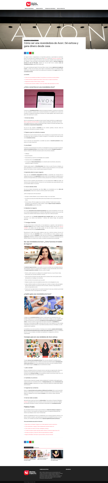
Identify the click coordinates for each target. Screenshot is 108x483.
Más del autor (36, 447)
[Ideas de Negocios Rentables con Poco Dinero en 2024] (57, 454)
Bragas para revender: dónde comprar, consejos (34, 81)
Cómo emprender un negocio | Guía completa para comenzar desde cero (39, 426)
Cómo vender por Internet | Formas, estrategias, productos (37, 428)
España (37, 121)
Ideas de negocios (61, 8)
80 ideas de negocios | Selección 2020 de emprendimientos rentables (39, 432)
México (25, 121)
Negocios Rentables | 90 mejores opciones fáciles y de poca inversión (39, 434)
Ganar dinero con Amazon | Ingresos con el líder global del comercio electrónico (41, 424)
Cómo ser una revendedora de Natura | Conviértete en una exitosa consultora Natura (42, 77)
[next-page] (26, 462)
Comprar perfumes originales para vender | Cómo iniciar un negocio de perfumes (41, 79)
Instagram (26, 401)
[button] (82, 8)
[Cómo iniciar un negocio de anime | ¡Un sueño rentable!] (30, 454)
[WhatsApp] (33, 53)
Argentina (29, 121)
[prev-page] (24, 462)
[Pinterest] (30, 53)
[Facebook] (25, 53)
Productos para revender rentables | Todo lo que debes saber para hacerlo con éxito (42, 83)
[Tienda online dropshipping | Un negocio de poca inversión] (43, 453)
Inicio (25, 38)
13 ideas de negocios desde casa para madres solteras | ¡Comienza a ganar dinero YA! (42, 430)
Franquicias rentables (50, 8)
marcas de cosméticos (56, 58)
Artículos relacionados (29, 447)
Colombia (33, 121)
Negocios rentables (29, 8)
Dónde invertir (39, 8)
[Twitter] (28, 53)
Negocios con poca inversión (38, 38)
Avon (46, 58)
